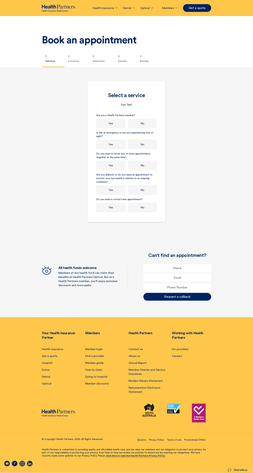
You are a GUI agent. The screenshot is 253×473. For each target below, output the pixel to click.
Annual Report (138, 363)
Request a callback (177, 296)
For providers (180, 349)
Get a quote (197, 7)
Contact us (136, 349)
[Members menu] (176, 8)
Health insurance (52, 349)
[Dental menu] (133, 8)
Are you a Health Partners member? (115, 115)
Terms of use (174, 440)
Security (141, 440)
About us (134, 356)
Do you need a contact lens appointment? (119, 199)
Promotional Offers (195, 440)
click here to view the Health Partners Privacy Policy (135, 456)
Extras (46, 369)
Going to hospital (96, 376)
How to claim (93, 369)
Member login (94, 349)
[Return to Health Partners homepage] (58, 8)
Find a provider (94, 356)
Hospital (47, 363)
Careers (177, 356)
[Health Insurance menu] (116, 8)
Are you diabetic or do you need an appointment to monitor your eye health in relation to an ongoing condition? (124, 178)
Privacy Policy (156, 440)
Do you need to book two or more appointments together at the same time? (123, 156)
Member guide (94, 363)
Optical (46, 383)
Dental (46, 376)
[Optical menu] (152, 8)
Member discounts (97, 383)
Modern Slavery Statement (146, 381)
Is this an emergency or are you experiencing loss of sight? (124, 135)
